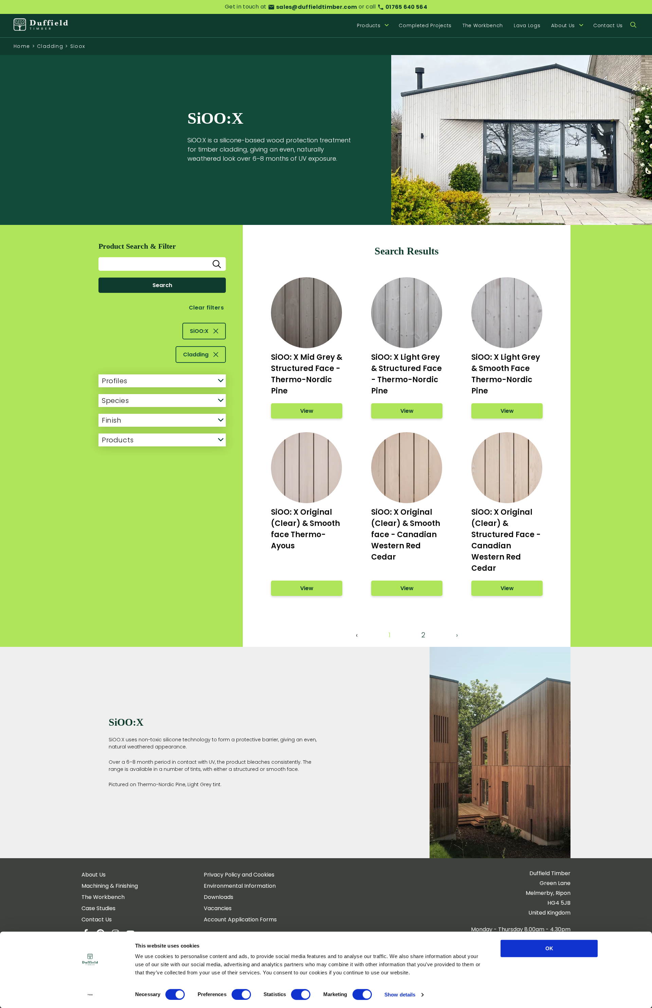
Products (118, 440)
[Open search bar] (633, 25)
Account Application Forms (240, 919)
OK (549, 948)
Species (115, 400)
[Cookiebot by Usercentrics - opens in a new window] (90, 995)
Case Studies (98, 908)
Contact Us (608, 25)
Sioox (77, 46)
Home (22, 46)
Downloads (218, 897)
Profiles (114, 381)
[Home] (41, 25)
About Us (94, 875)
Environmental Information (240, 886)
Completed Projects (425, 25)
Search (162, 285)
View (306, 411)
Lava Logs (527, 25)
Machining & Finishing (110, 886)
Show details (399, 994)
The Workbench (483, 25)
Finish (112, 420)
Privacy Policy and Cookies (239, 875)
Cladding (50, 46)
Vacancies (218, 908)
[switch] (241, 994)
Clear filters (206, 308)
